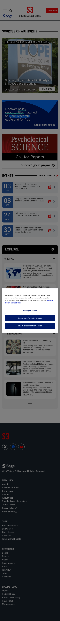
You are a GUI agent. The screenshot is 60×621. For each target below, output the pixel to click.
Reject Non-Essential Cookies (30, 326)
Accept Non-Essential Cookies (30, 318)
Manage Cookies (30, 311)
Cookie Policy (16, 303)
